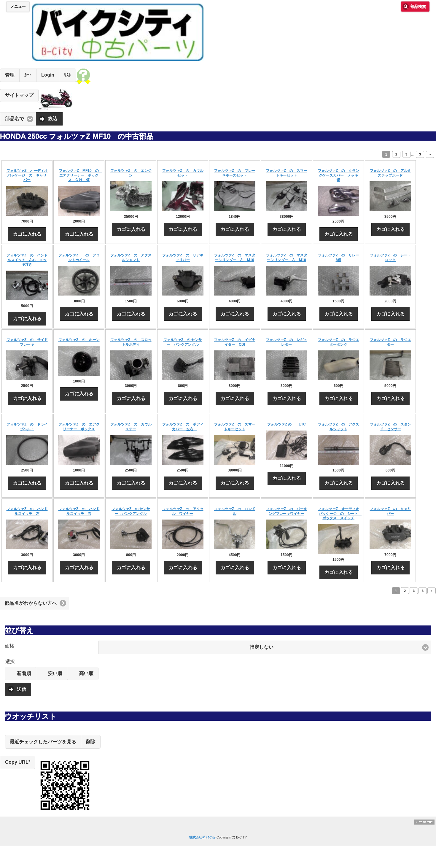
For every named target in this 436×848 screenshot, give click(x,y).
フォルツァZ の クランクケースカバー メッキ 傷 (340, 175)
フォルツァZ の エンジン (131, 173)
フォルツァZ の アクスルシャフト (131, 257)
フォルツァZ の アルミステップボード (390, 173)
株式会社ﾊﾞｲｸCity (202, 837)
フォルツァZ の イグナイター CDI (234, 342)
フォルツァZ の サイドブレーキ (27, 342)
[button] (264, 647)
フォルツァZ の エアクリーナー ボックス (79, 426)
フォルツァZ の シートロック (390, 257)
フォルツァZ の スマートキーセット (286, 173)
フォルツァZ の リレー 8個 (340, 257)
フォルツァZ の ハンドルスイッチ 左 (27, 511)
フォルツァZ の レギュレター (286, 342)
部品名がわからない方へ (31, 603)
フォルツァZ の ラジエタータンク (338, 342)
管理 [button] (10, 74)
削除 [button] (91, 741)
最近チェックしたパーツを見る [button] (43, 741)
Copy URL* (17, 762)
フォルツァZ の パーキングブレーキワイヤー (286, 511)
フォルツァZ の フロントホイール (79, 257)
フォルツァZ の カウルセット (182, 173)
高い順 (86, 673)
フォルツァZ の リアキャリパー (182, 257)
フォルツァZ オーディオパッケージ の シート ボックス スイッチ (340, 513)
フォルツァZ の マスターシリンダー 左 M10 (234, 257)
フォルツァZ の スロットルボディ (131, 342)
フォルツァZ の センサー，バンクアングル (182, 342)
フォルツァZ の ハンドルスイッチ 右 (79, 511)
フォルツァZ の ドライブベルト (27, 426)
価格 (9, 645)
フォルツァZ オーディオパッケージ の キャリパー (27, 175)
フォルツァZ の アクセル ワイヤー (182, 511)
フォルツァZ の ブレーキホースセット (234, 173)
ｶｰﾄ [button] (27, 74)
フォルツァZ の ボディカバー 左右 (182, 426)
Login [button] (47, 74)
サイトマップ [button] (19, 95)
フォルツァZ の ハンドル (234, 511)
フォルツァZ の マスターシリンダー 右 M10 (286, 257)
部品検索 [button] (418, 6)
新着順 (24, 673)
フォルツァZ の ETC (286, 424)
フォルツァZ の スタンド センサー (390, 426)
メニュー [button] (18, 6)
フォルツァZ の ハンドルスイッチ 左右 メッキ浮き (27, 259)
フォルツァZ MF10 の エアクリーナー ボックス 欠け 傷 (80, 175)
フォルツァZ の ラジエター (390, 342)
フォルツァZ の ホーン (79, 340)
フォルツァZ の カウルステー (131, 426)
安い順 (55, 673)
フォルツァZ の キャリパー (390, 511)
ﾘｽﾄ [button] (67, 74)
